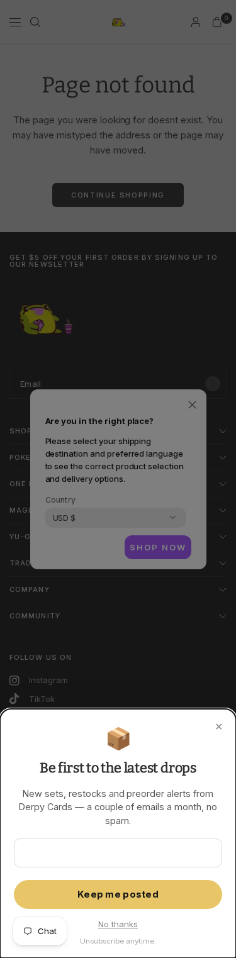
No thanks (118, 924)
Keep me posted (118, 894)
